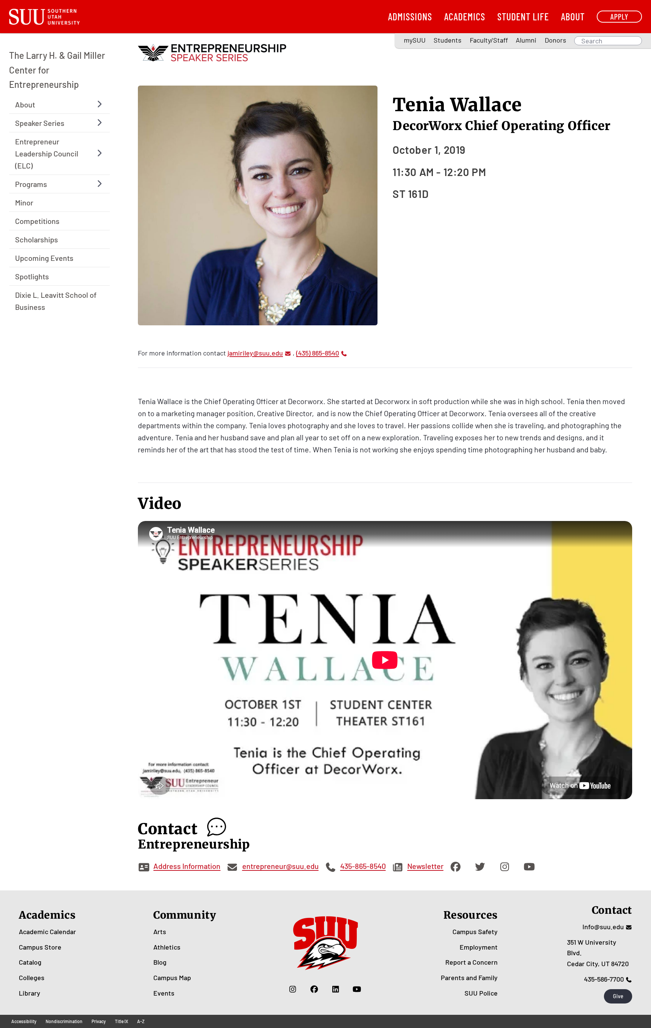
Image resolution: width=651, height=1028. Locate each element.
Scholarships (36, 239)
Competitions (37, 220)
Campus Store (40, 947)
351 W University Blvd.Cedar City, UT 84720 (598, 953)
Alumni (526, 40)
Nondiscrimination (64, 1021)
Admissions (410, 16)
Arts (159, 931)
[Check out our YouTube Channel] (357, 989)
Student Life (523, 16)
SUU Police (481, 993)
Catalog (30, 962)
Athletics (166, 947)
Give (618, 996)
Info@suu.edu (603, 926)
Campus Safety (475, 931)
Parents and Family (469, 977)
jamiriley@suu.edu (255, 353)
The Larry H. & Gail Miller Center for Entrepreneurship (57, 70)
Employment (479, 947)
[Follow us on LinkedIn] (335, 989)
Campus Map (172, 977)
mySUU (415, 40)
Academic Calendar (47, 931)
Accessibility (24, 1021)
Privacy (99, 1021)
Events (163, 993)
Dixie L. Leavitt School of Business (55, 300)
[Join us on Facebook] (314, 989)
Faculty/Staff (489, 40)
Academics (464, 16)
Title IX (121, 1021)
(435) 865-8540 (317, 353)
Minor (24, 202)
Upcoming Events (44, 257)
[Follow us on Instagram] (292, 989)
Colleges (31, 977)
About (573, 16)
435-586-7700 (604, 979)
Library (29, 993)
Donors (555, 40)
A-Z (141, 1021)
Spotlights (32, 275)
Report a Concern (471, 962)
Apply (619, 16)
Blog (160, 962)
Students (448, 40)
